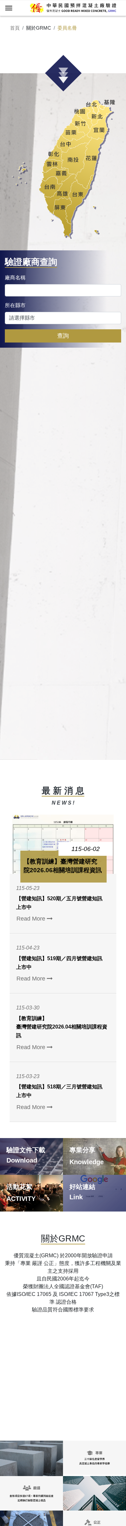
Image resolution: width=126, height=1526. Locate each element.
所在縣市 (15, 305)
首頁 (15, 28)
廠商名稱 (15, 277)
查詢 (63, 336)
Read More (31, 918)
